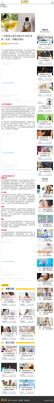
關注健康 (4, 358)
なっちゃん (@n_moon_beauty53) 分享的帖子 (12, 278)
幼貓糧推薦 (3, 5)
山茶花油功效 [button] (5, 285)
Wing (17, 43)
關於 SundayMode (12, 400)
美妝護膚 (4, 43)
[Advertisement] (45, 20)
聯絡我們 (21, 400)
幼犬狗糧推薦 (3, 6)
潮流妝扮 (40, 62)
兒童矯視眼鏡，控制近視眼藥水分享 (48, 299)
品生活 (22, 358)
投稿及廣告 (27, 400)
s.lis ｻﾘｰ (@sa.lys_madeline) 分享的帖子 (11, 99)
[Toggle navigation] (2, 2)
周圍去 (40, 158)
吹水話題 (40, 110)
